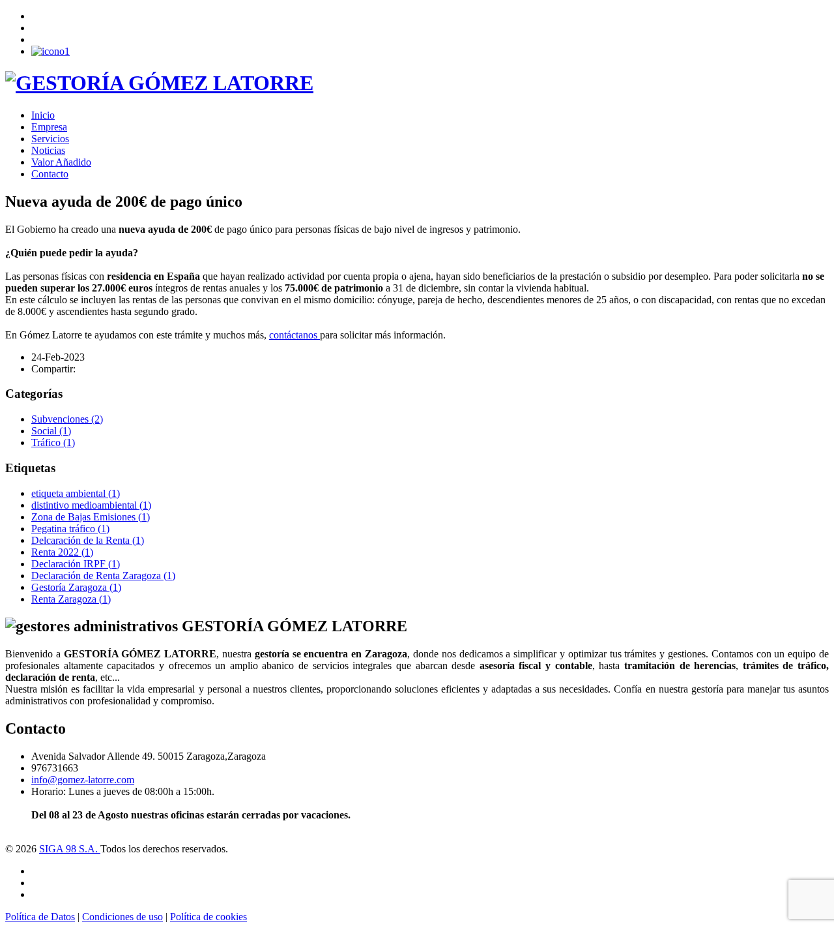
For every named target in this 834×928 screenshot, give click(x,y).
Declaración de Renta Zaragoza (103, 575)
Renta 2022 (62, 552)
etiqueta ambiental (75, 493)
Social (51, 430)
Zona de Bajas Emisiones (90, 516)
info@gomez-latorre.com (82, 779)
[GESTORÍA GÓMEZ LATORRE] (159, 83)
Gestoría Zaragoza (76, 587)
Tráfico (53, 442)
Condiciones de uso (122, 916)
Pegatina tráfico (70, 528)
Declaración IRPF (75, 563)
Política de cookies (208, 916)
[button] (50, 51)
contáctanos (294, 334)
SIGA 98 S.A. (69, 848)
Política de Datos (40, 916)
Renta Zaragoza (71, 599)
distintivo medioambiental (91, 505)
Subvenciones (67, 419)
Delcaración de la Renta (87, 540)
